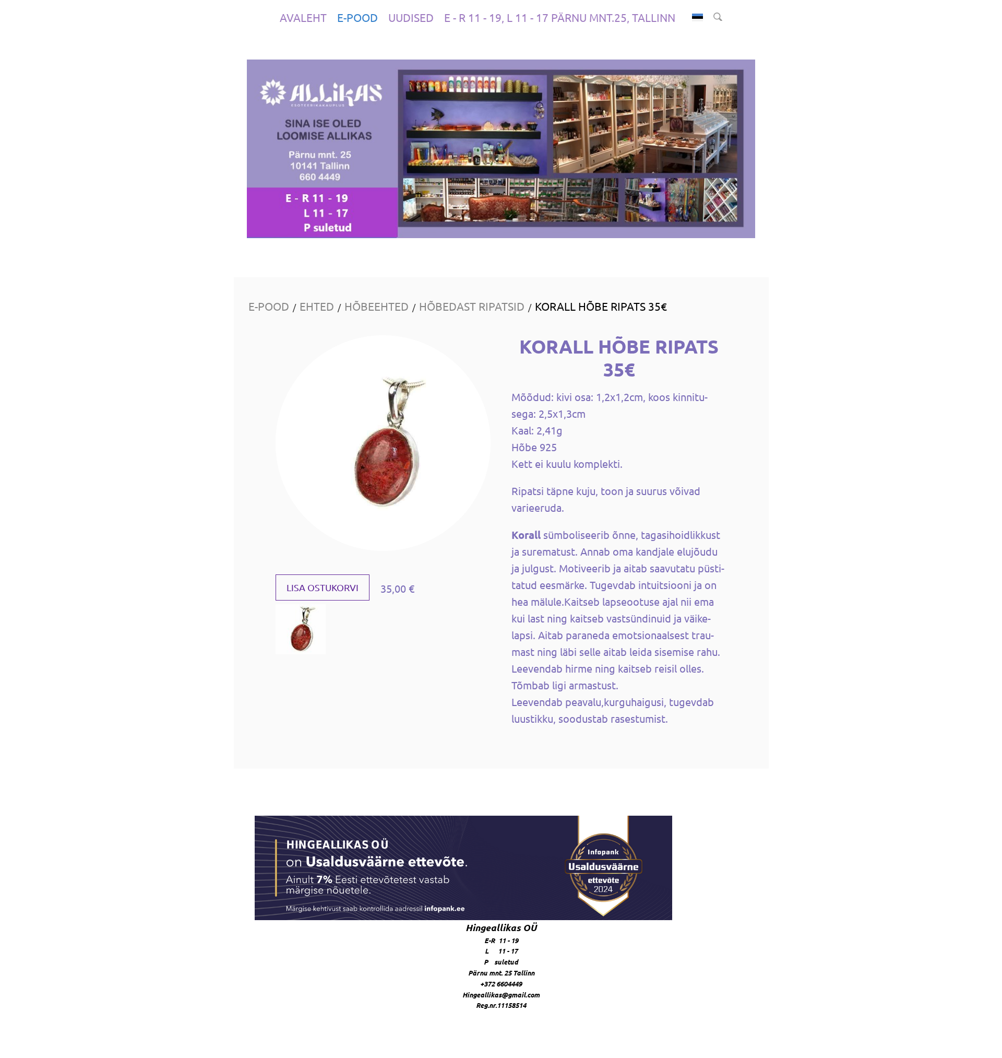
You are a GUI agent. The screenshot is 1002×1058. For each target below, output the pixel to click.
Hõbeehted (376, 306)
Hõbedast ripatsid (471, 306)
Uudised (411, 17)
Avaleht (303, 17)
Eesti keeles (697, 17)
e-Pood (357, 17)
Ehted (317, 306)
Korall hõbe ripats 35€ (601, 306)
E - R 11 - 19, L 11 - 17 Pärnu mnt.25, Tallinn (559, 17)
